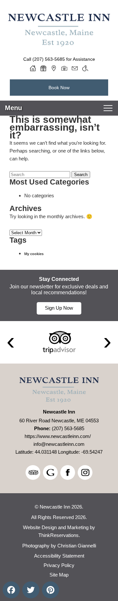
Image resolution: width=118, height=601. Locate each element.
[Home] (33, 68)
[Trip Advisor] (59, 342)
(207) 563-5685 (48, 59)
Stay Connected (59, 279)
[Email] (75, 68)
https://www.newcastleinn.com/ (58, 436)
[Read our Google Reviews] (50, 472)
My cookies (34, 254)
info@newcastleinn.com (59, 444)
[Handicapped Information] (85, 68)
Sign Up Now (59, 308)
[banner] (59, 295)
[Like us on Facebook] (67, 472)
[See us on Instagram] (85, 472)
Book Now (59, 87)
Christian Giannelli (76, 545)
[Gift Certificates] (43, 68)
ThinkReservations (58, 535)
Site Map (59, 574)
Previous (11, 342)
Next (107, 342)
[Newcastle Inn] (59, 44)
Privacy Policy (59, 565)
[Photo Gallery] (64, 68)
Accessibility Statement (59, 556)
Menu (13, 107)
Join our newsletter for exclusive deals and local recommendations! (59, 289)
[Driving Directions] (54, 68)
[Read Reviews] (33, 472)
